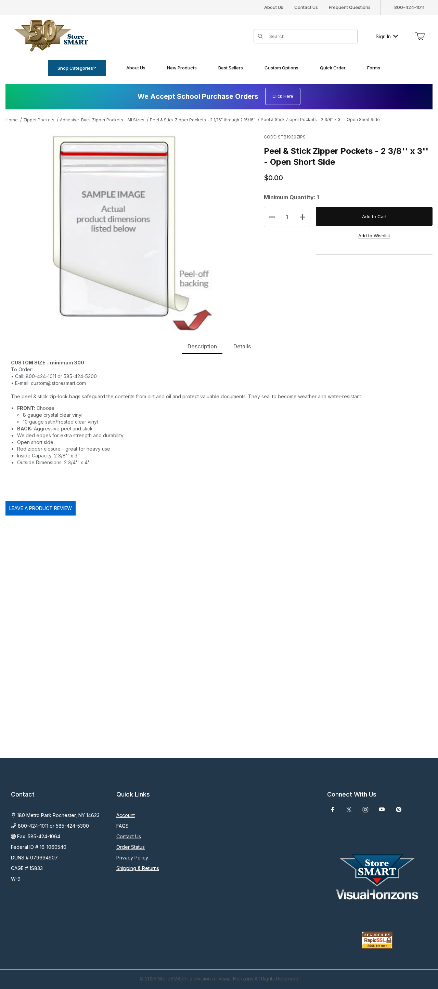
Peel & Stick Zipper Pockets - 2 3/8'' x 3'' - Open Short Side (320, 119)
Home (11, 119)
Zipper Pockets (38, 119)
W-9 (16, 879)
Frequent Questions (350, 7)
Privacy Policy (132, 857)
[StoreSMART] (49, 36)
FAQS (122, 826)
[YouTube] (381, 809)
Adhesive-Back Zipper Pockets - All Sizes (102, 119)
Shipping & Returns (137, 868)
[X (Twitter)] (349, 809)
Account (125, 815)
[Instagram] (365, 809)
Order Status (130, 847)
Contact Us (306, 7)
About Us (273, 7)
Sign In (383, 36)
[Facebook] (332, 809)
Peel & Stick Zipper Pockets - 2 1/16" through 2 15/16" (202, 119)
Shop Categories (75, 68)
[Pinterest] (398, 809)
